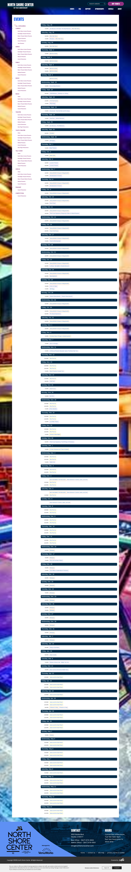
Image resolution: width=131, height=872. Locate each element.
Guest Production (22, 40)
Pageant (18, 187)
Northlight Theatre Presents (24, 33)
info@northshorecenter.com (82, 846)
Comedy (18, 28)
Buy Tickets (116, 3)
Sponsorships (99, 8)
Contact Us (91, 853)
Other (19, 96)
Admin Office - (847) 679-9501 (83, 843)
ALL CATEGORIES (21, 26)
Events (72, 8)
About (120, 8)
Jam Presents (21, 43)
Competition (20, 193)
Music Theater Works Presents (25, 36)
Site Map (101, 853)
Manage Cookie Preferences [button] (92, 868)
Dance (18, 46)
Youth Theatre (20, 130)
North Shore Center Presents (24, 31)
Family (18, 62)
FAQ (80, 8)
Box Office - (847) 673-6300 (82, 840)
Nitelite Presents (21, 72)
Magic (17, 78)
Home (83, 853)
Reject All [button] (106, 868)
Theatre (18, 112)
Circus (18, 169)
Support (88, 8)
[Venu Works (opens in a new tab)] (45, 849)
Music (17, 94)
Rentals (110, 8)
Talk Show (19, 151)
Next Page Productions (23, 127)
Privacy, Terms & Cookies (116, 853)
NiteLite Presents (22, 38)
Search (104, 3)
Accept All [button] (116, 868)
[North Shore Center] (20, 5)
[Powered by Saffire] (121, 860)
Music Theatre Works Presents (25, 54)
